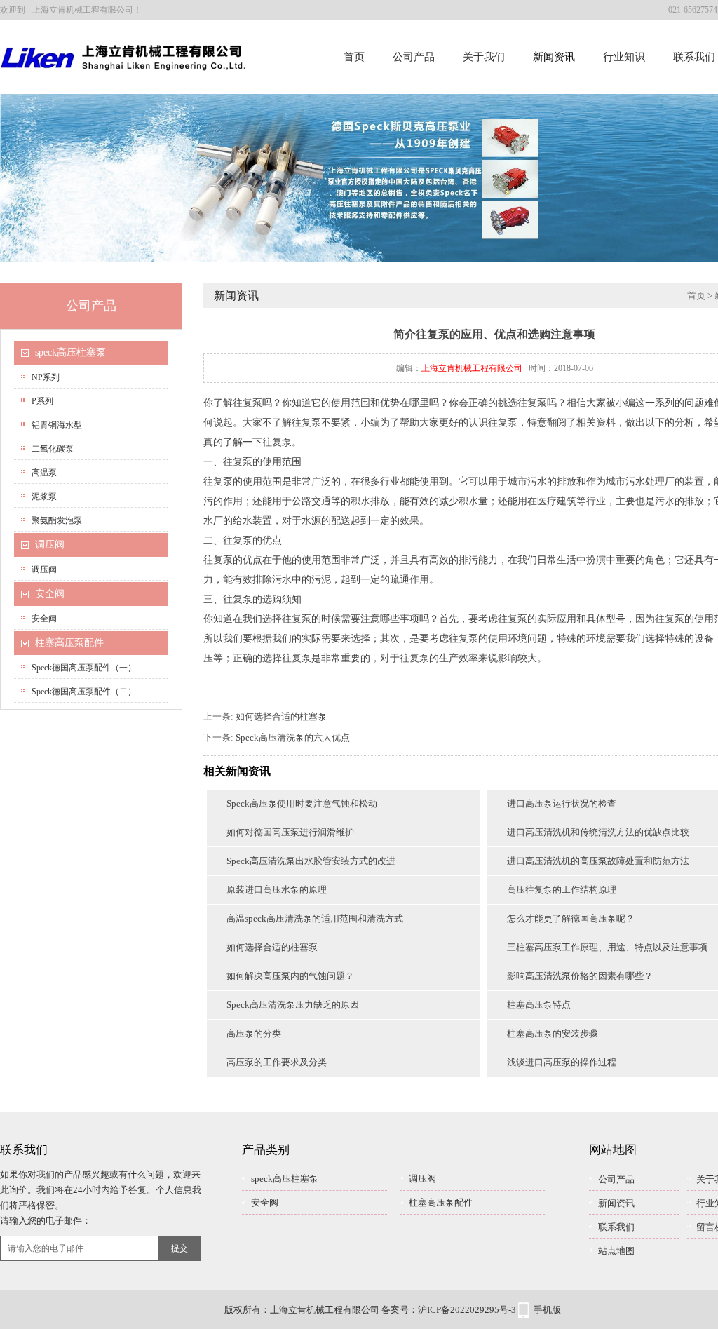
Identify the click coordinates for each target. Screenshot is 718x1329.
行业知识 (624, 56)
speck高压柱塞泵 (70, 352)
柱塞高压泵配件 (69, 642)
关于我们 (484, 56)
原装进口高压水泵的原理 (276, 889)
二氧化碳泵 (53, 449)
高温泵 (44, 473)
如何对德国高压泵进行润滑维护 (290, 832)
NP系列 (46, 377)
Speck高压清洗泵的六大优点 (293, 737)
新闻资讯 (554, 56)
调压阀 (50, 544)
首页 (354, 56)
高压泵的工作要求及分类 (276, 1062)
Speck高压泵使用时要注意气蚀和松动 (301, 803)
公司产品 (414, 56)
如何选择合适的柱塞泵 (281, 716)
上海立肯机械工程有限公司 (471, 368)
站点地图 (616, 1251)
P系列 (42, 401)
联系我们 (616, 1227)
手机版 (547, 1309)
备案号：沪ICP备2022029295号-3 (448, 1309)
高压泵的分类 (253, 1033)
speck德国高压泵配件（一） (84, 668)
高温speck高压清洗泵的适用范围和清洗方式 (314, 918)
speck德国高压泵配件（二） (84, 691)
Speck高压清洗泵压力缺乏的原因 (292, 1004)
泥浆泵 (44, 496)
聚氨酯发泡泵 (57, 520)
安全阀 (50, 593)
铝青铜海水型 (57, 425)
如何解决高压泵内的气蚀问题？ (290, 976)
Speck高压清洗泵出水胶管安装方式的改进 (310, 861)
